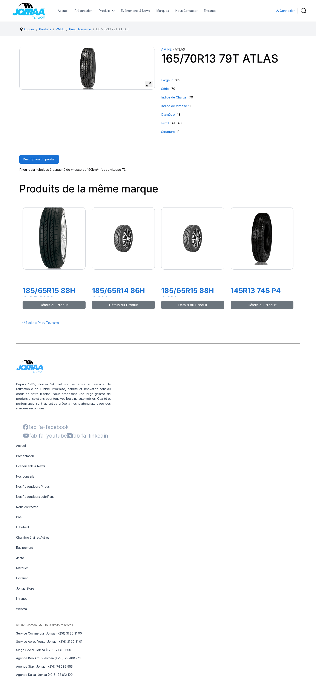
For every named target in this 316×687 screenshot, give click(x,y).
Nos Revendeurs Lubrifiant (35, 496)
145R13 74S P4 (256, 290)
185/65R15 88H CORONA (49, 294)
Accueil (63, 10)
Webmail (22, 609)
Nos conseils (25, 476)
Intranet (21, 598)
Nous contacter (27, 507)
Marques (162, 10)
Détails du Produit (54, 305)
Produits (104, 10)
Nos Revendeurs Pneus (33, 486)
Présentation (83, 10)
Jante (20, 558)
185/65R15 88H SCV (187, 294)
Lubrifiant (22, 527)
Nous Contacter (186, 10)
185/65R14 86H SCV (118, 294)
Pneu (19, 517)
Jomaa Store (25, 588)
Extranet (210, 10)
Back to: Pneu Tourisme (42, 322)
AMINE (166, 49)
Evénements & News (135, 10)
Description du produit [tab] (39, 159)
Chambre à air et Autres (32, 537)
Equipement (24, 547)
